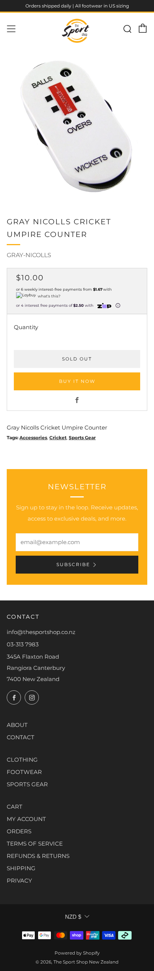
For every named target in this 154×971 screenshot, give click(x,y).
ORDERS (19, 831)
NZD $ (73, 917)
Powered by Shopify (77, 953)
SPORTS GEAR (27, 784)
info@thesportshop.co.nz (41, 632)
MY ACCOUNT (26, 818)
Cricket (58, 437)
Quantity (26, 327)
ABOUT (17, 724)
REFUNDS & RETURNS (38, 855)
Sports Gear (82, 437)
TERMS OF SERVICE (35, 843)
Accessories (33, 437)
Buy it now (77, 381)
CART (14, 806)
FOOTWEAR (24, 771)
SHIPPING (21, 868)
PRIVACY (19, 880)
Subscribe (73, 564)
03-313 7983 (22, 644)
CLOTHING (22, 759)
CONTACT (20, 737)
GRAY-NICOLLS (29, 255)
